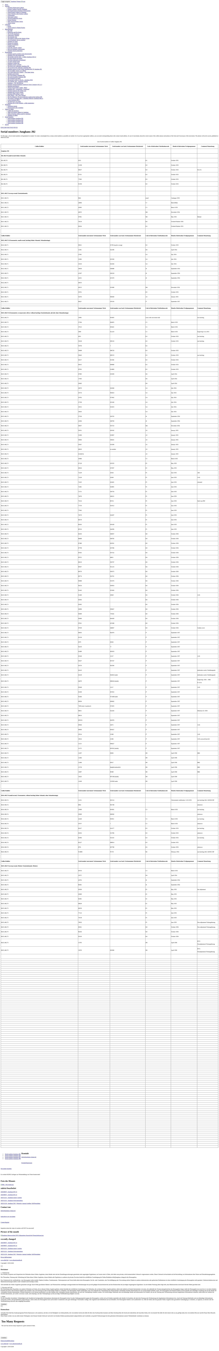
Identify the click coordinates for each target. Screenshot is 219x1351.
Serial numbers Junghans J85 (15, 121)
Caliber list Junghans (13, 110)
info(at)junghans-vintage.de (28, 1157)
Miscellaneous (9, 29)
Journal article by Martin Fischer (16, 27)
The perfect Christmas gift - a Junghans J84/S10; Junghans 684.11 (25, 98)
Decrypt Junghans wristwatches (16, 49)
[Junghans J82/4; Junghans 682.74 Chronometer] (7, 1184)
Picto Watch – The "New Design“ (17, 95)
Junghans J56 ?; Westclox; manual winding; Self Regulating (20, 1203)
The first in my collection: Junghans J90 (18, 66)
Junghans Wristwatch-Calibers (16, 7)
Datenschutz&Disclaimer (7, 1341)
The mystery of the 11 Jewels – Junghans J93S (20, 80)
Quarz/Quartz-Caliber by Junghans (17, 12)
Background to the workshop (15, 107)
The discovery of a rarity (14, 101)
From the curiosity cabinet (15, 47)
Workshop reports (12, 106)
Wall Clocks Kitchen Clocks (15, 21)
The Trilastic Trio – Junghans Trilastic (18, 81)
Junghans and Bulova (13, 86)
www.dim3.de (4, 1260)
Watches (7, 6)
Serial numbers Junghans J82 (15, 118)
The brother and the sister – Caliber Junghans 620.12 (22, 57)
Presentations (8, 52)
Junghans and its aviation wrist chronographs (20, 54)
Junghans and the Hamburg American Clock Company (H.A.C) (25, 84)
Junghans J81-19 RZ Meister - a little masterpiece (21, 103)
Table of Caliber (9, 109)
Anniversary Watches (13, 35)
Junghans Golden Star (13, 63)
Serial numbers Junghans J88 (15, 123)
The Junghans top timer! (14, 78)
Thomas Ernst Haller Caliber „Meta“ (17, 87)
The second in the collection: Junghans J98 (19, 67)
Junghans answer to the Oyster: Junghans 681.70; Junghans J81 (25, 69)
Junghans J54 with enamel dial (16, 55)
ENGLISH (4, 127)
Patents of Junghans (13, 44)
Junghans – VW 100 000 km (15, 83)
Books (9, 26)
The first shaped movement (15, 58)
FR (15, 127)
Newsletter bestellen (6, 1168)
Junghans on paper (13, 41)
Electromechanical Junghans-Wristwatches (19, 10)
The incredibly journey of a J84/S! (17, 70)
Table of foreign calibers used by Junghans (19, 114)
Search (7, 124)
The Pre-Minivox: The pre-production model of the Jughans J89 (25, 97)
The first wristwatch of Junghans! (17, 60)
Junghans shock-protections (15, 50)
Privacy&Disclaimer (6, 1257)
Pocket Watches (12, 20)
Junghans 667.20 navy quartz (15, 92)
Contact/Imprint (5, 1222)
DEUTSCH (10, 127)
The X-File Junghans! (13, 34)
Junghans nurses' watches (14, 64)
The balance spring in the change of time (18, 38)
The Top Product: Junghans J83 (16, 75)
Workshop (8, 104)
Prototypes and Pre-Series (14, 32)
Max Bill (10, 30)
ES (17, 127)
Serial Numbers (9, 117)
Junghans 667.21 (9, 1192)
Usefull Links (11, 46)
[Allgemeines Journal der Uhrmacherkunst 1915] (22, 1235)
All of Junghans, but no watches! (16, 40)
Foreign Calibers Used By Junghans (17, 9)
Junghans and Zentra (13, 74)
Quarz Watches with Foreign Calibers (18, 14)
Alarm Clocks (11, 23)
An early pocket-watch (14, 61)
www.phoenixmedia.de (15, 1260)
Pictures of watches (13, 43)
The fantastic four (12, 37)
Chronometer (11, 15)
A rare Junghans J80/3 (14, 100)
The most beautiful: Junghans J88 (17, 77)
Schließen (3, 1304)
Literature (7, 24)
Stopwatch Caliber (13, 17)
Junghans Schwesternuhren (12, 1200)
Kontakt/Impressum (26, 1163)
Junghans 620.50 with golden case (17, 90)
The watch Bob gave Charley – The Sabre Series (21, 72)
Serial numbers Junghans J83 (15, 120)
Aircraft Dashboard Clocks (15, 18)
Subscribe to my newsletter (8, 1216)
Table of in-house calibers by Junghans (18, 112)
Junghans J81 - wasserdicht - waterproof (18, 89)
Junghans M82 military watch (16, 94)
